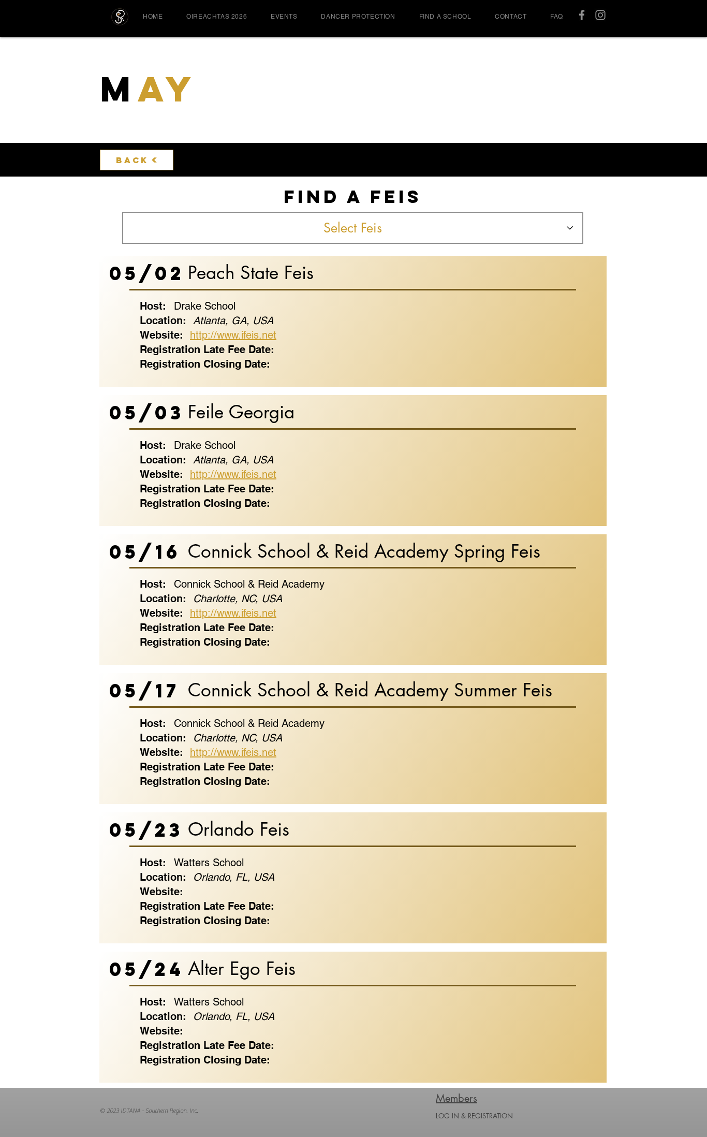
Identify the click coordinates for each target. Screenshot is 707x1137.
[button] (284, 16)
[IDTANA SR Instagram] (600, 15)
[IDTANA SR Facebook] (581, 15)
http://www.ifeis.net (233, 335)
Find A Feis (353, 197)
